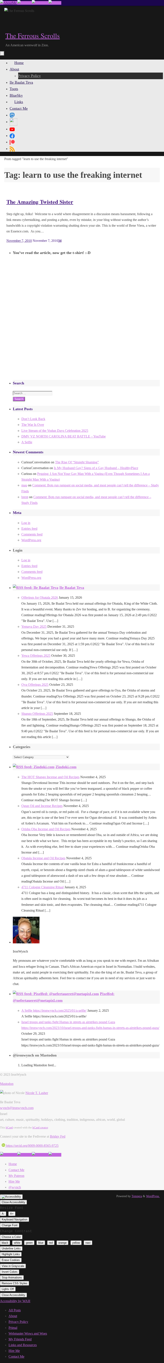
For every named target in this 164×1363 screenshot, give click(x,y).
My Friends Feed (20, 1339)
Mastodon (6, 1084)
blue (40, 1242)
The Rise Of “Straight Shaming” (77, 462)
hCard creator (40, 1127)
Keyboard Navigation (14, 1219)
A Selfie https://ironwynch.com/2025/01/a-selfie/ (53, 1010)
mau (24, 485)
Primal (13, 1327)
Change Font (10, 1225)
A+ (12, 1213)
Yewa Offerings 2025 (35, 655)
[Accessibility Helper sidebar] (11, 1196)
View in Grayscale (13, 1266)
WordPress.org (31, 540)
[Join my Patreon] (24, 3)
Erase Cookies (11, 1260)
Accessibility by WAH (15, 1301)
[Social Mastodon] (12, 115)
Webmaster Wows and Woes (28, 1333)
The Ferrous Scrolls (32, 35)
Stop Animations (12, 1277)
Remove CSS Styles (14, 1283)
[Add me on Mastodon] (8, 3)
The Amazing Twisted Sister (39, 202)
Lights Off (8, 1289)
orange (62, 1242)
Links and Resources (23, 1345)
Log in (25, 523)
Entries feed (29, 528)
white (17, 1242)
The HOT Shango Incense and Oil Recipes (50, 777)
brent (24, 497)
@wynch (15, 1187)
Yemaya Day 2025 (34, 626)
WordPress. (153, 1196)
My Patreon (16, 1176)
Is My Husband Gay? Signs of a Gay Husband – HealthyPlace (96, 468)
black (5, 1242)
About (13, 1316)
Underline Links (11, 1248)
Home (13, 1164)
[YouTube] (12, 129)
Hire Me (14, 1181)
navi (88, 1242)
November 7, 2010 (19, 240)
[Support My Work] (54, 3)
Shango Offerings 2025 (37, 713)
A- (3, 1213)
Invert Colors (10, 1271)
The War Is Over (32, 424)
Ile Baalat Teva (71, 587)
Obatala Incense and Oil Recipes (43, 858)
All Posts (15, 1310)
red (51, 1242)
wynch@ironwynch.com (17, 1108)
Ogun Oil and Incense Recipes (42, 806)
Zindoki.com (66, 767)
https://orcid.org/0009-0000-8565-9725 (32, 1145)
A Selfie (26, 442)
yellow (76, 1242)
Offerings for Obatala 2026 (39, 597)
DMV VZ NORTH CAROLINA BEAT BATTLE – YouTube (63, 436)
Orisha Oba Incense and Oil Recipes (45, 829)
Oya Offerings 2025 (34, 684)
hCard (9, 1127)
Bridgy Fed (57, 1136)
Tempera (137, 1196)
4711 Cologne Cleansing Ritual (42, 887)
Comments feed (31, 534)
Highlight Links (11, 1254)
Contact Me (16, 1170)
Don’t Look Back (33, 419)
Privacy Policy (18, 1322)
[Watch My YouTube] (40, 3)
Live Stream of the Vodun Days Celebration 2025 (54, 430)
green (29, 1242)
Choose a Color (11, 1237)
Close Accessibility (13, 1202)
